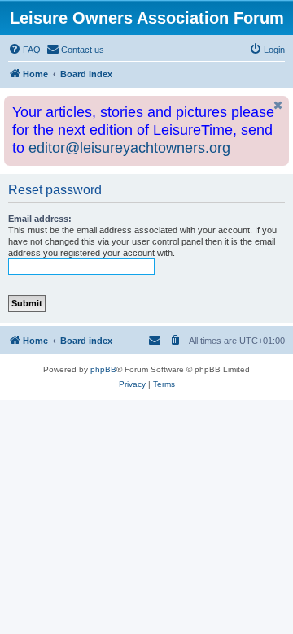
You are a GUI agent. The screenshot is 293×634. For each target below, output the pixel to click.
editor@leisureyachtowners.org (129, 148)
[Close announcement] (278, 105)
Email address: (40, 219)
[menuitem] (24, 49)
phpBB (103, 369)
